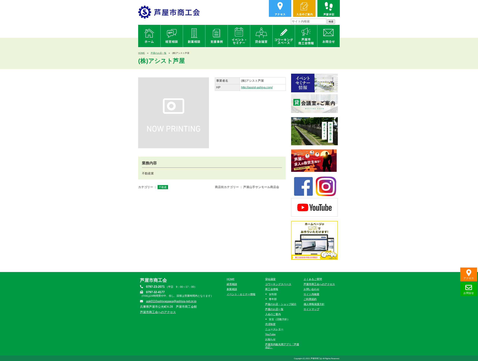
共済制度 (270, 324)
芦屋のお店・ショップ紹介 (281, 304)
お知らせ (270, 339)
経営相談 (232, 284)
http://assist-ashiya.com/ (257, 87)
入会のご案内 (273, 314)
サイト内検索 (311, 294)
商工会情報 (271, 289)
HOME (141, 53)
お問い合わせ (311, 289)
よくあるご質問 (313, 279)
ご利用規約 (310, 299)
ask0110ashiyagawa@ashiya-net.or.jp (171, 301)
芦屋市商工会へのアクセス (158, 312)
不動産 (163, 187)
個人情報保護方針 (314, 304)
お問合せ (468, 292)
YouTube (270, 334)
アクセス (468, 278)
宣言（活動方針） (279, 319)
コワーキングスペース (278, 284)
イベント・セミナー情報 (241, 294)
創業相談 (232, 289)
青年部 (273, 299)
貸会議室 (270, 279)
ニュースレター (274, 329)
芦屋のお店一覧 (158, 53)
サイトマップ (311, 309)
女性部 (273, 294)
